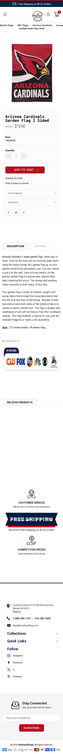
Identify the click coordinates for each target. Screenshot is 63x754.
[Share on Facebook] (8, 212)
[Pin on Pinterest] (24, 212)
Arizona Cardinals (42, 25)
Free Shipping (15, 193)
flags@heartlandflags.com (25, 625)
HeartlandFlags (26, 744)
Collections (16, 633)
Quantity (9, 150)
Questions (13, 202)
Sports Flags (6, 25)
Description (15, 246)
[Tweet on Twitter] (16, 212)
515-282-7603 (42, 618)
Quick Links (16, 641)
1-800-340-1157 (22, 618)
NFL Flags (23, 25)
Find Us (16, 611)
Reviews (40, 246)
